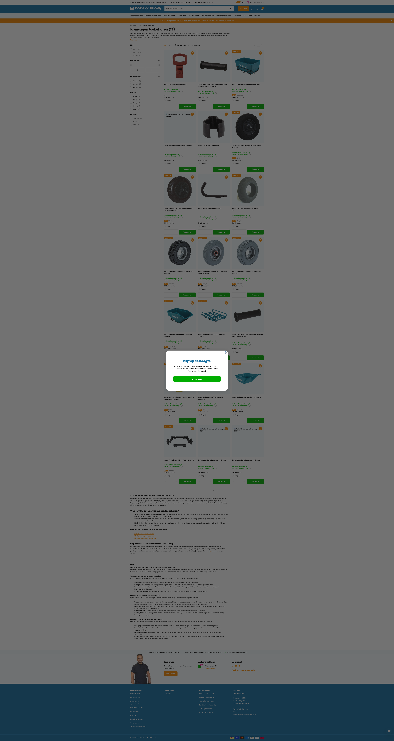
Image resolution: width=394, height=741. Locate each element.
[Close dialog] (226, 353)
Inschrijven (197, 379)
